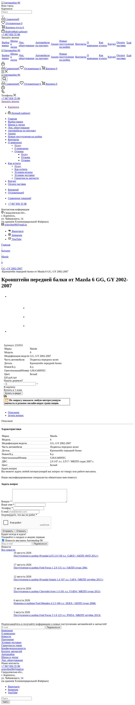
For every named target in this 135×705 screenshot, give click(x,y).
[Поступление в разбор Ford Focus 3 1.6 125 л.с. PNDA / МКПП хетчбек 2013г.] (7, 617)
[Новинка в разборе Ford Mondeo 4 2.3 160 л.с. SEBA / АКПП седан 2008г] (7, 605)
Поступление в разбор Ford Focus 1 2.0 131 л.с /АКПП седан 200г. (51, 567)
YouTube (16, 239)
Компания (7, 630)
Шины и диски (9, 657)
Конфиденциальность (13, 648)
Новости (6, 636)
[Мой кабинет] (3, 64)
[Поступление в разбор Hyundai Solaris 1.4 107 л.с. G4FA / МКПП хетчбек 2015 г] (7, 581)
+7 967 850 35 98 (10, 34)
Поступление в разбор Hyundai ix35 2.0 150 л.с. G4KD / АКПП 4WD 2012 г (56, 555)
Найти (6, 702)
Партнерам (7, 639)
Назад (17, 145)
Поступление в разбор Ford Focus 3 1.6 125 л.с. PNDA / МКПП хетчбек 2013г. (57, 615)
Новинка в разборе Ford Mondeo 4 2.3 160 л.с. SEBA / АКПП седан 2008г (55, 603)
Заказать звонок (10, 101)
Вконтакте (18, 231)
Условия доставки (11, 642)
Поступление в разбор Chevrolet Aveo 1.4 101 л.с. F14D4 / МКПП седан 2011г (57, 591)
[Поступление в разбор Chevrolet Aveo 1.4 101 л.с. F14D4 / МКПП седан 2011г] (7, 593)
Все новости (8, 549)
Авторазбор (7, 654)
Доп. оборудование (12, 660)
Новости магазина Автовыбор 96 (24, 540)
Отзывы (25, 157)
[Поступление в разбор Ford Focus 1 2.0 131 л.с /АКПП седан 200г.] (7, 569)
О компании (21, 148)
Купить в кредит (13, 393)
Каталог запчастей (11, 651)
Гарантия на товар (11, 645)
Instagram (17, 235)
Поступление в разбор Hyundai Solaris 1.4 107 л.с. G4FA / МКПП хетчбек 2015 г (58, 579)
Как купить (20, 169)
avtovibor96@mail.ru (16, 224)
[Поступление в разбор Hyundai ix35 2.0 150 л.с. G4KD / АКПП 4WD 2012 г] (7, 557)
